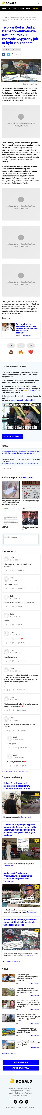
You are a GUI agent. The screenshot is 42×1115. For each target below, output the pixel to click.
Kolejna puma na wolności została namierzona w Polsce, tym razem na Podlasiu (27, 990)
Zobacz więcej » (27, 335)
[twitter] (9, 54)
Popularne (27, 1088)
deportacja (7, 49)
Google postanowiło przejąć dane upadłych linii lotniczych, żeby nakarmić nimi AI (27, 1030)
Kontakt (10, 1093)
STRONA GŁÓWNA (21, 1062)
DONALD (4, 18)
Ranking (13, 1091)
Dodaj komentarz (10, 537)
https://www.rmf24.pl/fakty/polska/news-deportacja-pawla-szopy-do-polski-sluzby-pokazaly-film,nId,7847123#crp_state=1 (21, 452)
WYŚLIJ (18, 54)
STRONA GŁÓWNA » (12, 436)
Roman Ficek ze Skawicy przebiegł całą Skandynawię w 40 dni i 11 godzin (28, 1043)
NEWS (4, 8)
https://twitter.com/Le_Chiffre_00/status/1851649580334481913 (20, 463)
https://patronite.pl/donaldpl (23, 400)
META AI (5, 527)
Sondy (28, 1091)
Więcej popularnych (11, 961)
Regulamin (28, 1093)
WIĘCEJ (35, 8)
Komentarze (18, 1088)
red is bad (16, 49)
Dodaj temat (19, 1093)
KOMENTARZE (25, 8)
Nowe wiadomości (9, 1053)
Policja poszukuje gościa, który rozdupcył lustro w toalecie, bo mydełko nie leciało (11, 503)
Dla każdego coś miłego (30, 501)
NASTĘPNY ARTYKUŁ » (21, 1068)
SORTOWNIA (12, 8)
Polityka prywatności (20, 1095)
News (11, 1088)
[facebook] (4, 54)
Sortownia (32, 390)
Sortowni (28, 477)
